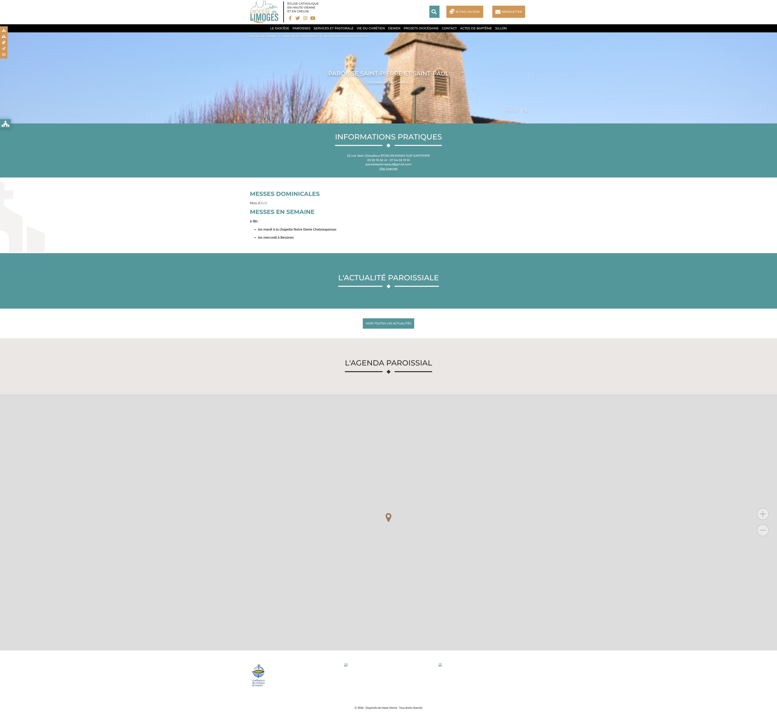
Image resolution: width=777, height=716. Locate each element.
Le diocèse (279, 28)
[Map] (388, 522)
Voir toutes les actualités (388, 323)
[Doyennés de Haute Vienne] (265, 12)
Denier (394, 28)
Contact (449, 28)
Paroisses (301, 28)
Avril (263, 203)
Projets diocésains (421, 28)
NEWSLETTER (512, 12)
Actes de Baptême (476, 28)
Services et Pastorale (333, 28)
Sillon (501, 28)
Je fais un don (467, 12)
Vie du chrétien (371, 28)
